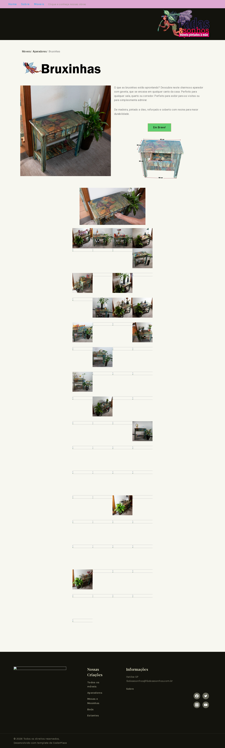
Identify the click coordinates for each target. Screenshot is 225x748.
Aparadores (40, 51)
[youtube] (205, 705)
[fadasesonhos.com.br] (181, 24)
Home (12, 4)
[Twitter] (205, 696)
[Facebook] (197, 696)
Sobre (25, 4)
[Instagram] (197, 705)
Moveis (26, 51)
